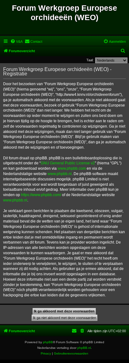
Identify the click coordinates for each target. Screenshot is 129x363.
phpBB (48, 342)
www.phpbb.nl (60, 174)
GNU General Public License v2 (68, 163)
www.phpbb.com (72, 168)
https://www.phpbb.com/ (41, 195)
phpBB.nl (84, 347)
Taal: (90, 60)
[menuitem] (16, 41)
